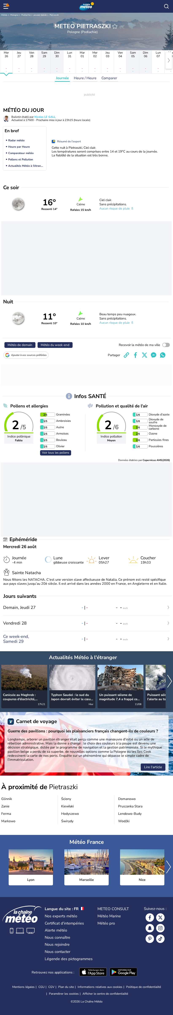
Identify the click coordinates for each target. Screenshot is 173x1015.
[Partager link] (126, 355)
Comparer (109, 78)
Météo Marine (109, 916)
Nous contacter (57, 951)
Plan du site (66, 987)
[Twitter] (160, 917)
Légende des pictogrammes (69, 958)
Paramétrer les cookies (64, 994)
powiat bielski (40, 15)
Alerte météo (56, 930)
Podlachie (26, 15)
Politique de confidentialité (143, 987)
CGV (51, 987)
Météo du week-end (55, 345)
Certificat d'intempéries (64, 923)
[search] (166, 6)
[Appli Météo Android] (123, 972)
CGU (41, 987)
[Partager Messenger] (153, 355)
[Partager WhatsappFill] (162, 355)
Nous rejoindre (57, 944)
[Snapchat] (150, 928)
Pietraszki (54, 15)
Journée (62, 78)
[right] (168, 60)
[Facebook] (150, 917)
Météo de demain (20, 345)
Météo (4, 15)
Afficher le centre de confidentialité (105, 994)
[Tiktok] (160, 938)
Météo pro (106, 923)
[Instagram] (160, 928)
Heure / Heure (85, 78)
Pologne (14, 15)
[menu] (6, 6)
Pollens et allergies (29, 406)
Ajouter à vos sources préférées (29, 355)
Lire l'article (153, 767)
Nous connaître (57, 937)
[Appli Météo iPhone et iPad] (93, 972)
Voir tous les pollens (55, 453)
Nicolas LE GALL (44, 117)
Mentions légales (23, 987)
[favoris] (115, 26)
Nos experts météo (61, 916)
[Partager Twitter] (144, 355)
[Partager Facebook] (135, 355)
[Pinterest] (150, 938)
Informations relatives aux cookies (100, 987)
